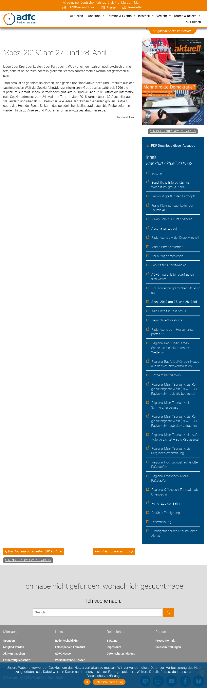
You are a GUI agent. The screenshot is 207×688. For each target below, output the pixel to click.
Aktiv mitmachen (14, 653)
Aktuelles (76, 16)
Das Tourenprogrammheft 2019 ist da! (35, 551)
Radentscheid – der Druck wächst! (175, 238)
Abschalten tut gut (164, 228)
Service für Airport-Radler (168, 265)
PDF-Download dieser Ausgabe (173, 146)
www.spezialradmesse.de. (87, 110)
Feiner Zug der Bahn (165, 503)
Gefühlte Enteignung (165, 513)
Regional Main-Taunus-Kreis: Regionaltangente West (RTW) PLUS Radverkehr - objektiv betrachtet (174, 389)
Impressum (114, 647)
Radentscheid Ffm (66, 640)
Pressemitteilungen (168, 647)
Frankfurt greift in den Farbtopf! (173, 196)
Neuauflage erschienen (167, 256)
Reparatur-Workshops (166, 320)
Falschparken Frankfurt (70, 647)
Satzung (112, 640)
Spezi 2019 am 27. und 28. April (174, 302)
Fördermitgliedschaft (17, 660)
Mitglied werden (13, 647)
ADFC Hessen (63, 653)
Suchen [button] (195, 22)
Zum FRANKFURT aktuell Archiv (173, 131)
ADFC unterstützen (82, 7)
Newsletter (135, 7)
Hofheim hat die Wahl (166, 375)
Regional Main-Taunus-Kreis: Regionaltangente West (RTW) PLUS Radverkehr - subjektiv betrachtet (174, 421)
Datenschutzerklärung (121, 653)
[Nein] (202, 675)
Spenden (9, 640)
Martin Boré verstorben (167, 247)
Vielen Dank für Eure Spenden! (172, 219)
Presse (111, 7)
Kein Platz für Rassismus (168, 311)
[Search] (168, 612)
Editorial (156, 173)
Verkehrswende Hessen (70, 660)
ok (87, 682)
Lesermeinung (161, 522)
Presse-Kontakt (165, 640)
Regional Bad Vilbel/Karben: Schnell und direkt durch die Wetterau (170, 347)
